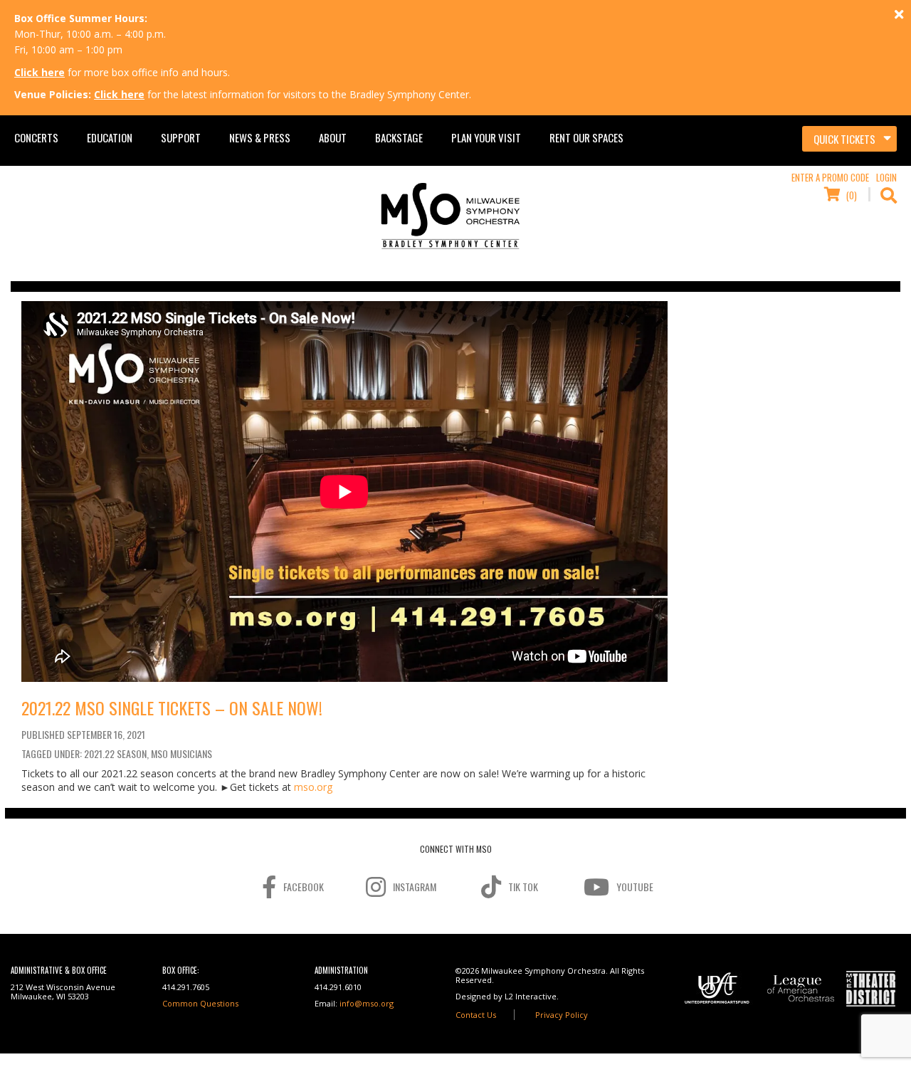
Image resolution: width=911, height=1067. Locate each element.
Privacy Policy (561, 1014)
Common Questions (200, 1003)
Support (181, 137)
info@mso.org (366, 1003)
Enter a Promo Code (830, 177)
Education (109, 137)
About (333, 137)
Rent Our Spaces (586, 137)
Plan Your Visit (486, 137)
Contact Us (476, 1014)
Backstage (399, 137)
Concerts (36, 137)
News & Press (259, 137)
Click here (39, 72)
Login (886, 177)
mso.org (313, 787)
